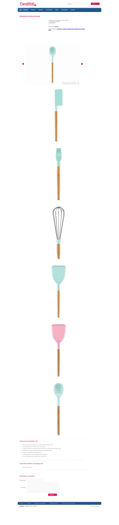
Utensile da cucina (27, 467)
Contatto (29, 503)
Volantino (25, 9)
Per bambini (49, 9)
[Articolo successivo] (83, 63)
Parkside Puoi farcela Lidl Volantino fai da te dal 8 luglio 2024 (37, 450)
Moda (56, 9)
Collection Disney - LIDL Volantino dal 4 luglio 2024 (35, 454)
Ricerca (70, 4)
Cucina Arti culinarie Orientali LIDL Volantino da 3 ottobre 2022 (38, 444)
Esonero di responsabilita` (40, 503)
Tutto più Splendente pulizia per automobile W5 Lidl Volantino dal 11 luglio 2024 (42, 448)
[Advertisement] (33, 32)
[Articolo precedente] (21, 63)
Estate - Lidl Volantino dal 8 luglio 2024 (32, 452)
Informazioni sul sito (54, 503)
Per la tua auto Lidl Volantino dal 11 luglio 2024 (34, 446)
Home (21, 503)
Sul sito (73, 9)
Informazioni (65, 9)
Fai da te (33, 9)
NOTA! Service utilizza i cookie (68, 503)
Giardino (41, 9)
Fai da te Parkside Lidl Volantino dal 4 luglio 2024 (34, 456)
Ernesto (56, 26)
